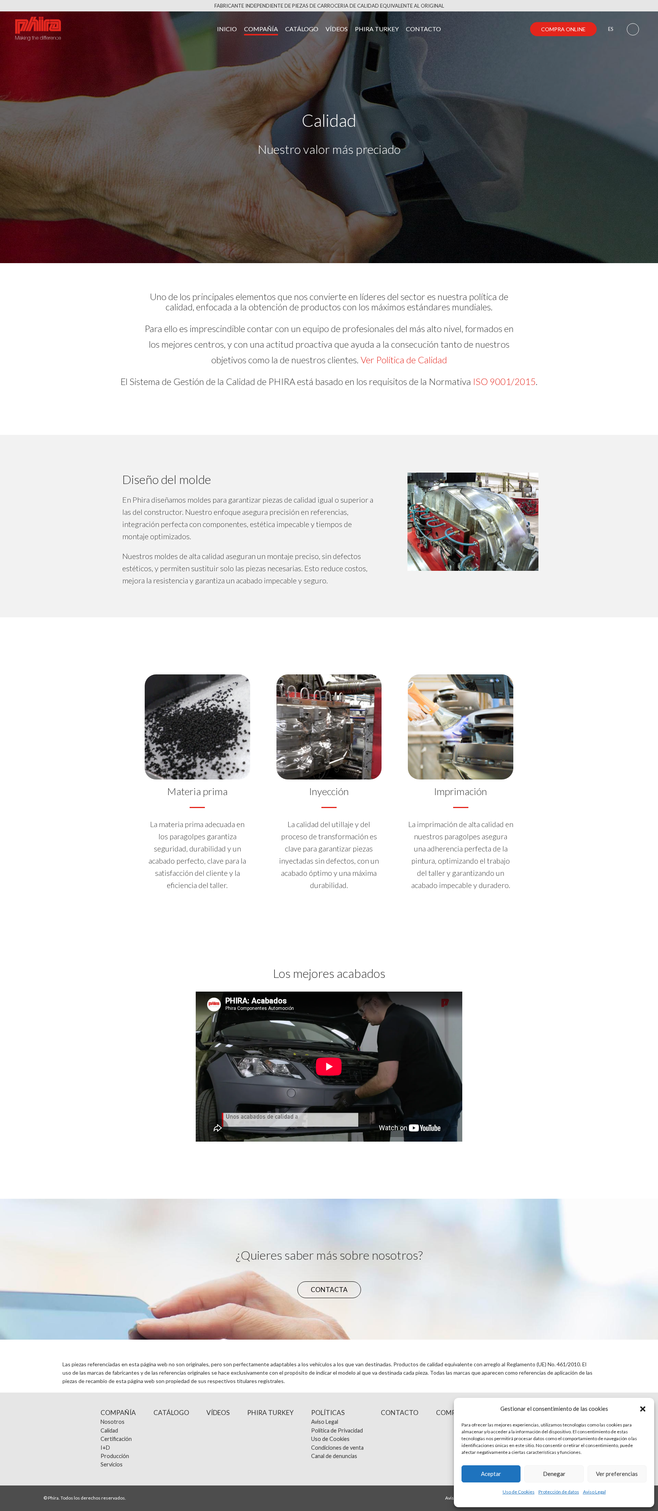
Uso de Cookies (519, 1492)
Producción (115, 1456)
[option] (472, 522)
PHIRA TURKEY (377, 28)
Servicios (112, 1464)
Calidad (109, 1430)
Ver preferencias (617, 1473)
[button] (643, 1409)
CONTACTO (423, 28)
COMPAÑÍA (261, 28)
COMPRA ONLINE (563, 29)
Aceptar (491, 1473)
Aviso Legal (594, 1492)
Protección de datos (558, 1492)
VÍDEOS (337, 28)
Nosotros (113, 1421)
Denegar (554, 1473)
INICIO (227, 28)
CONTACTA (329, 1289)
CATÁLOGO (301, 28)
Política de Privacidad (337, 1430)
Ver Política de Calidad (404, 359)
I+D (105, 1447)
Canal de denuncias (334, 1456)
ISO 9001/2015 (504, 381)
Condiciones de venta (337, 1447)
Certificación (116, 1439)
